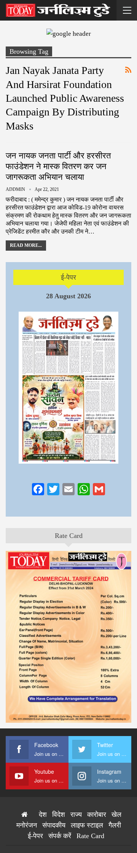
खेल (116, 814)
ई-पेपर (68, 277)
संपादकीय (53, 825)
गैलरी (114, 825)
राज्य (76, 814)
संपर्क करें (59, 836)
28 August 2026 (68, 296)
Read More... (26, 245)
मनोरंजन (26, 825)
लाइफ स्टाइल (87, 825)
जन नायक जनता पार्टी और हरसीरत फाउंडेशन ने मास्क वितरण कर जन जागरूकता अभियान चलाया (58, 166)
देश (43, 814)
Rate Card (69, 535)
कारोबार (96, 814)
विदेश (58, 814)
